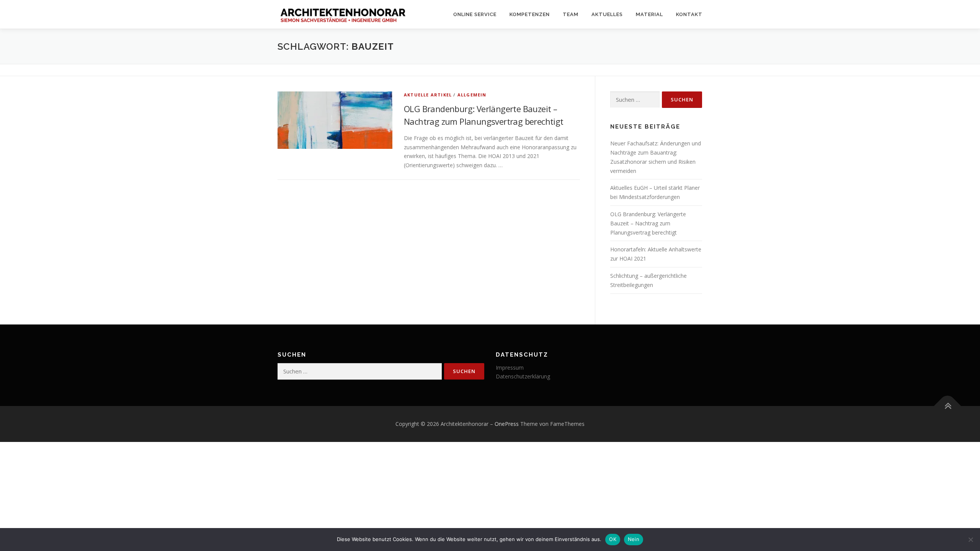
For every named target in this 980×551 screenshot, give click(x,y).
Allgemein (472, 95)
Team (570, 14)
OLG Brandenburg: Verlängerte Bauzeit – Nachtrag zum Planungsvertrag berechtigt (648, 223)
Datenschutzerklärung (523, 376)
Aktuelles (607, 14)
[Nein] (970, 539)
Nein (633, 539)
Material (649, 14)
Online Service (475, 14)
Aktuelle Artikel (428, 95)
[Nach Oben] (947, 406)
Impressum (510, 367)
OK (612, 539)
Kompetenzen (530, 14)
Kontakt (689, 14)
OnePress (507, 423)
